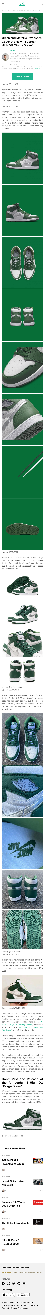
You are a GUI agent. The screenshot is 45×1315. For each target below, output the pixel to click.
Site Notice (7, 1305)
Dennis (12, 50)
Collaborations (25, 1302)
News (5, 10)
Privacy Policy (30, 1305)
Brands (5, 1302)
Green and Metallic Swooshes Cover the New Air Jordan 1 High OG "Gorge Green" (25, 10)
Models (13, 1302)
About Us (18, 1305)
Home (3, 10)
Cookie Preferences (19, 1308)
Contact (5, 1308)
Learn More (37, 68)
